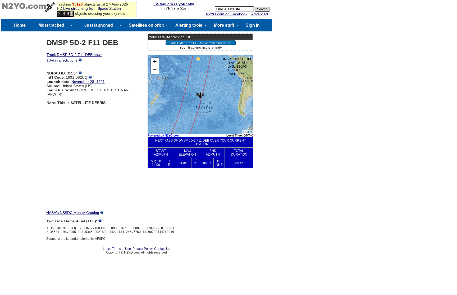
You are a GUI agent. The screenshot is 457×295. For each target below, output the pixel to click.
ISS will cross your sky (173, 4)
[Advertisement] (200, 192)
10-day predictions (62, 60)
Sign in (253, 25)
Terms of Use (121, 249)
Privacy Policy (142, 249)
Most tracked (51, 25)
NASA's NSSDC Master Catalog (72, 212)
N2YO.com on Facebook (226, 14)
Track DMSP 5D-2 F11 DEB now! (74, 55)
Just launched (98, 25)
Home (20, 25)
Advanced (259, 14)
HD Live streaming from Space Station (89, 8)
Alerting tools (188, 25)
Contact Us (162, 249)
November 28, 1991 (88, 81)
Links (107, 249)
